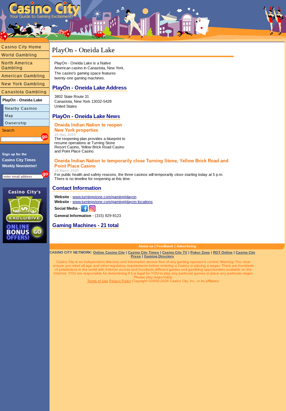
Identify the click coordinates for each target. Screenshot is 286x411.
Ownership (16, 123)
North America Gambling (17, 65)
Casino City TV (174, 252)
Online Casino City (109, 252)
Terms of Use (97, 281)
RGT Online (223, 252)
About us (145, 246)
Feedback (165, 246)
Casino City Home (21, 47)
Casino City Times (143, 252)
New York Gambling (23, 84)
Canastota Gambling (24, 92)
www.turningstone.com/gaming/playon (104, 197)
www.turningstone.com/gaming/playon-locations (113, 202)
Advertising (186, 246)
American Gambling (23, 75)
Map (9, 116)
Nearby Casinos (21, 108)
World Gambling (19, 55)
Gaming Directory (159, 256)
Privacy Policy (120, 281)
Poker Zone (200, 252)
